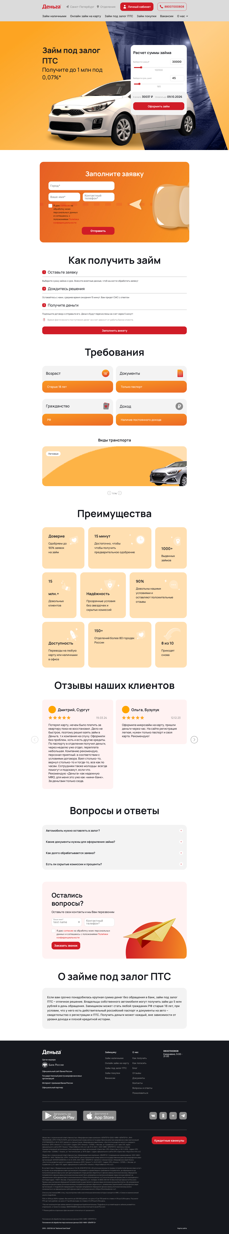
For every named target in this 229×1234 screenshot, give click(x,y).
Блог (134, 1068)
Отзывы (136, 1073)
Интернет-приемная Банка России (57, 1083)
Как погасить (139, 1063)
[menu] (114, 16)
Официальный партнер (52, 1087)
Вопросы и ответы (142, 1088)
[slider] (141, 67)
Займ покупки (146, 16)
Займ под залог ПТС (119, 16)
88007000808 (171, 1050)
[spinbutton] (177, 62)
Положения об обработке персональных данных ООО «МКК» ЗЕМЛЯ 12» (69, 1222)
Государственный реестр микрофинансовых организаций (62, 1077)
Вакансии (166, 16)
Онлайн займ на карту (85, 16)
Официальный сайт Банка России (57, 1071)
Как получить (139, 1058)
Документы (138, 1078)
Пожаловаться (140, 1093)
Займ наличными (54, 16)
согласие (65, 205)
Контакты (137, 1083)
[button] (182, 60)
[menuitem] (54, 16)
